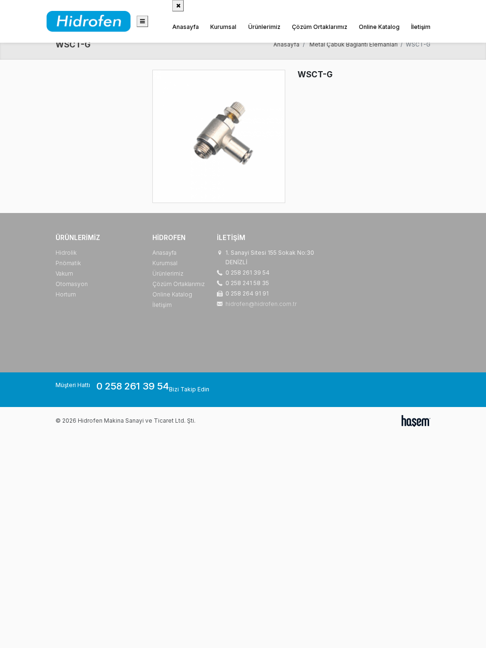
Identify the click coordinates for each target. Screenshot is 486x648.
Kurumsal (223, 26)
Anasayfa (185, 26)
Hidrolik (66, 252)
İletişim (420, 26)
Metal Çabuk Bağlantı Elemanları (353, 44)
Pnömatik (68, 263)
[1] (142, 21)
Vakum (64, 273)
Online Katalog (379, 26)
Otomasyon (72, 283)
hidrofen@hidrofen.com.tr (261, 303)
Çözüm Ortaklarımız (319, 26)
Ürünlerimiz (264, 26)
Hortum (66, 294)
